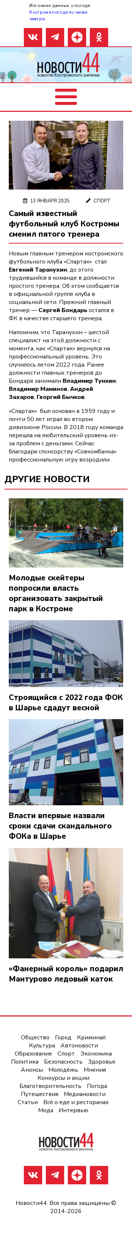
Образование (33, 1054)
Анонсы (32, 1070)
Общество (35, 1037)
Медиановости (85, 1094)
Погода (97, 1086)
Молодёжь (63, 1070)
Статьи (28, 1102)
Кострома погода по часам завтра (58, 15)
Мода (45, 1110)
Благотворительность (50, 1086)
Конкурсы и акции (63, 1078)
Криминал (91, 1037)
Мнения (95, 1070)
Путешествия (39, 1094)
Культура (42, 1046)
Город (63, 1037)
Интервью (73, 1110)
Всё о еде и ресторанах (76, 1102)
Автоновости (79, 1046)
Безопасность (63, 1062)
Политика (24, 1062)
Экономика (96, 1054)
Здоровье (101, 1062)
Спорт (102, 201)
